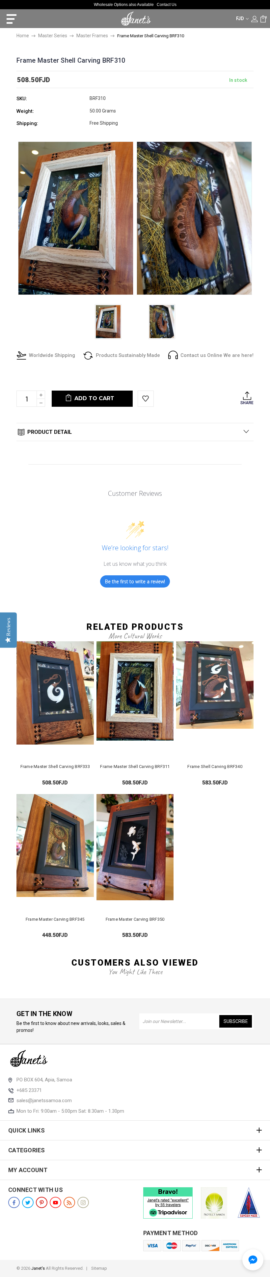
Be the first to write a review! (135, 581)
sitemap (99, 1268)
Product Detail (49, 432)
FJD (240, 18)
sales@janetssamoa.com (44, 1100)
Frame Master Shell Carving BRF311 (135, 766)
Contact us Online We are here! (217, 355)
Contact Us (166, 4)
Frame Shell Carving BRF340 (214, 766)
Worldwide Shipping (52, 355)
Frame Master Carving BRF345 (55, 919)
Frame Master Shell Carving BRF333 (55, 766)
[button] (252, 1259)
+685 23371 (29, 1090)
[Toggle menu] (9, 18)
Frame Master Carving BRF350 (135, 919)
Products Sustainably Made (128, 355)
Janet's (38, 1268)
